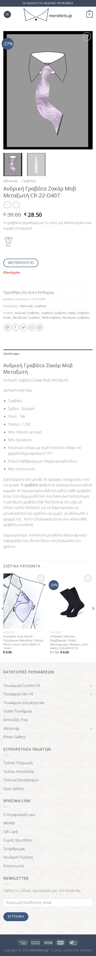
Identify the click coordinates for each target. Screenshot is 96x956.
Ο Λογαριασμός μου (19, 814)
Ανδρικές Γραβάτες (27, 313)
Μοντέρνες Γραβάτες (76, 317)
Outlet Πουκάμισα (17, 711)
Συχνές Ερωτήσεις (18, 840)
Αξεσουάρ (10, 181)
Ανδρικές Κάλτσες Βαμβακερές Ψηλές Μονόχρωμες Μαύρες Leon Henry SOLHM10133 (69, 642)
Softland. (86, 950)
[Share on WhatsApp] (7, 327)
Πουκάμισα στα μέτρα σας (24, 702)
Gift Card (10, 831)
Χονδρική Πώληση (18, 857)
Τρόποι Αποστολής (18, 771)
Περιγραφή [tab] (11, 354)
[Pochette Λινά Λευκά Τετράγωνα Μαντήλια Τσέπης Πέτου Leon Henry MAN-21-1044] (24, 601)
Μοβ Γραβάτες (51, 317)
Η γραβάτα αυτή (34, 484)
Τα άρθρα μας (14, 848)
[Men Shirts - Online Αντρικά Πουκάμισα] (48, 14)
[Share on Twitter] (23, 327)
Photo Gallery (14, 736)
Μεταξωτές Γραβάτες (27, 317)
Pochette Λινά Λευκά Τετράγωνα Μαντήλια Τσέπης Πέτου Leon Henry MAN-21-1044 (23, 642)
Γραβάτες (28, 181)
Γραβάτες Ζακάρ (65, 313)
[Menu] (7, 14)
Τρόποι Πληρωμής (18, 762)
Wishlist (9, 823)
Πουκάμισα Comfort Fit (21, 685)
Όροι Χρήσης (13, 788)
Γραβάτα (47, 313)
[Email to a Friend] (31, 327)
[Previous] (11, 90)
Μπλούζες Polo (15, 719)
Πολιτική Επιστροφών (21, 779)
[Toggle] (91, 685)
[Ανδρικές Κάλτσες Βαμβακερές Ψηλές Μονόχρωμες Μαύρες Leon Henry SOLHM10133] (71, 601)
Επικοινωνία (13, 865)
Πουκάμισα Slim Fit (18, 694)
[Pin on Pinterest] (39, 327)
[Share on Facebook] (15, 327)
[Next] (85, 90)
